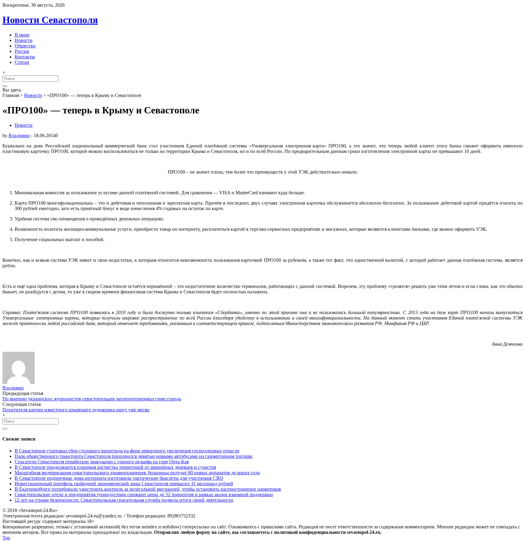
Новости (24, 40)
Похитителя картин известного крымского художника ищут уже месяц (75, 409)
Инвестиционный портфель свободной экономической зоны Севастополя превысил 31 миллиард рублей (124, 483)
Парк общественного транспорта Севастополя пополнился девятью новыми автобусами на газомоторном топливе (133, 456)
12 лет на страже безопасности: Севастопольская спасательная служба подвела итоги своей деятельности (124, 500)
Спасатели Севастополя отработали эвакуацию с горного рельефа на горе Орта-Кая (102, 461)
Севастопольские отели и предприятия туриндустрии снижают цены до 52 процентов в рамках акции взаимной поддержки (144, 494)
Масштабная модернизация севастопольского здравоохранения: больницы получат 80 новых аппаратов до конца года (137, 472)
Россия (22, 51)
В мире (22, 34)
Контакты (25, 56)
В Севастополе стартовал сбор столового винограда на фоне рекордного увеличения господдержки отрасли (127, 450)
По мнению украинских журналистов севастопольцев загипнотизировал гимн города (91, 398)
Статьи (22, 62)
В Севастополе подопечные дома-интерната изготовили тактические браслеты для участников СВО (119, 478)
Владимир (19, 135)
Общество (25, 45)
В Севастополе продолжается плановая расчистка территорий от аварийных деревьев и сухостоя (115, 467)
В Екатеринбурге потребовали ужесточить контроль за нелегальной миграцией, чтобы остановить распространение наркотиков (148, 489)
